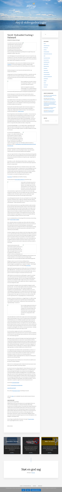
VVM (12, 396)
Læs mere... (12, 452)
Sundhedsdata (46, 78)
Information (28, 265)
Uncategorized (46, 84)
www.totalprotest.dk (15, 382)
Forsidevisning (46, 47)
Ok (23, 490)
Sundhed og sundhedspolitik (48, 76)
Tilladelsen (9, 64)
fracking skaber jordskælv (14, 219)
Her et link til (9, 176)
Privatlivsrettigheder (47, 74)
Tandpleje (45, 80)
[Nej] (60, 489)
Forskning (45, 49)
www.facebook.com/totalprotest (16, 385)
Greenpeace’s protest (16, 390)
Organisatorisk (46, 70)
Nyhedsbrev (45, 68)
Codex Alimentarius (46, 45)
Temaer (45, 82)
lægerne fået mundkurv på (19, 179)
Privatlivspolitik (36, 490)
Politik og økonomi (46, 72)
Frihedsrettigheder (46, 51)
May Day (33, 472)
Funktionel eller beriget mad (48, 53)
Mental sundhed (46, 64)
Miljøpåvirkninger (46, 66)
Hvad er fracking (21, 111)
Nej (28, 490)
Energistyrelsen (31, 419)
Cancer (45, 43)
